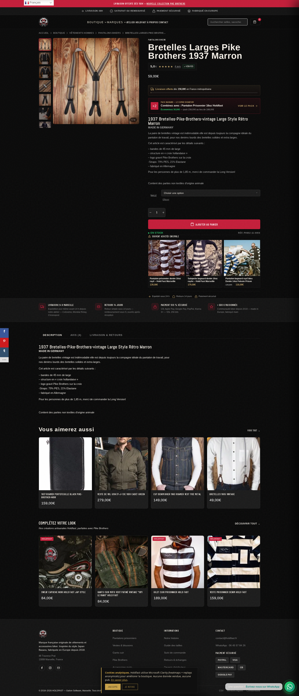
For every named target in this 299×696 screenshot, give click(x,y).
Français (34, 2)
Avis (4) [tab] (75, 335)
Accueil (44, 33)
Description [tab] (52, 335)
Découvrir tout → (247, 523)
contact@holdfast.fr (226, 638)
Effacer (166, 199)
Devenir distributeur (174, 667)
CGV (221, 690)
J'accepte (113, 686)
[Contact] (58, 668)
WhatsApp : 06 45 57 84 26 (231, 645)
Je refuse (130, 686)
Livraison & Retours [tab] (106, 335)
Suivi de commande (175, 652)
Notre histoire (171, 638)
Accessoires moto (122, 667)
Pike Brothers (120, 660)
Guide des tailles (173, 645)
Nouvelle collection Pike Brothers (166, 3)
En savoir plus (119, 679)
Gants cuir (118, 652)
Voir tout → (254, 430)
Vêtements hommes (81, 33)
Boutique (59, 33)
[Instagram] (50, 668)
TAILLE (154, 195)
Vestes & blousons (123, 645)
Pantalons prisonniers (124, 638)
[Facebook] (42, 668)
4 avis (178, 66)
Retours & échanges (175, 660)
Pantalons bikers (109, 33)
